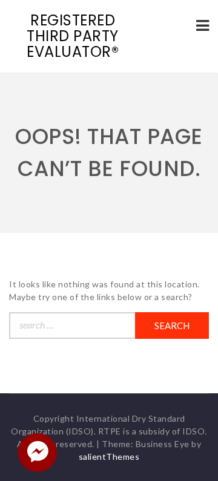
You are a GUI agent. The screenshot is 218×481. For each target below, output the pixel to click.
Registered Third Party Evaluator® (73, 36)
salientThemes (109, 456)
